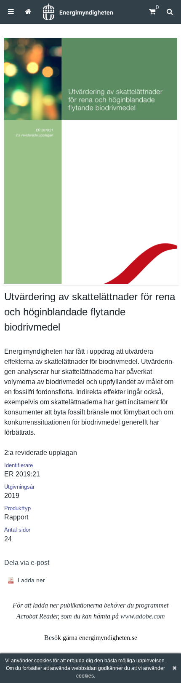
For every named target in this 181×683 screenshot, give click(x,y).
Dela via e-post (26, 562)
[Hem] (78, 11)
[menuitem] (11, 11)
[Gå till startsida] (28, 11)
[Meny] (11, 11)
